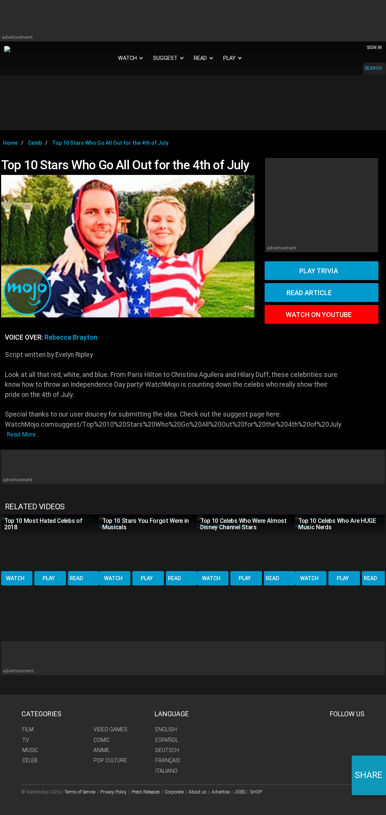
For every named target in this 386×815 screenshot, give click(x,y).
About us (197, 792)
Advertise (220, 792)
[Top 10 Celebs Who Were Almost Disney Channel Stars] (246, 542)
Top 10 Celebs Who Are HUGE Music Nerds (337, 524)
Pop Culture (110, 760)
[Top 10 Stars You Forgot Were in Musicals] (148, 542)
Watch (15, 578)
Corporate (174, 792)
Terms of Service (79, 792)
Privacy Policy (113, 792)
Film (28, 729)
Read (76, 578)
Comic (101, 740)
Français (167, 760)
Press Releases (146, 792)
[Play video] (127, 246)
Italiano (166, 771)
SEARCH (373, 68)
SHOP (256, 792)
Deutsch (167, 750)
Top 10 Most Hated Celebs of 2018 (43, 524)
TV (25, 740)
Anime (101, 750)
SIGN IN (374, 47)
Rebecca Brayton (70, 337)
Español (166, 740)
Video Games (110, 729)
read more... (23, 434)
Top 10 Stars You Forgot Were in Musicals (145, 524)
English (166, 729)
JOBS (239, 792)
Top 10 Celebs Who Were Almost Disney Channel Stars (243, 524)
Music (30, 750)
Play (49, 578)
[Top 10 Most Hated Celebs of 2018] (50, 542)
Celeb (30, 760)
